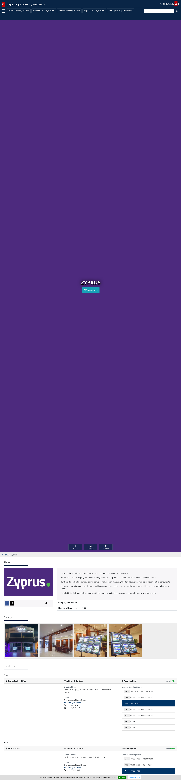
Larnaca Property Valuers (69, 11)
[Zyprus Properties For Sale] (125, 640)
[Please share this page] (47, 603)
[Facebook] (7, 603)
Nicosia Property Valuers (18, 11)
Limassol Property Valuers (44, 11)
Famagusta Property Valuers (120, 11)
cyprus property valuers (26, 4)
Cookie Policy (134, 777)
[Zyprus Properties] (90, 640)
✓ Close (122, 777)
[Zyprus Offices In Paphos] (56, 640)
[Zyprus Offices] (21, 640)
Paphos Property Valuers (94, 11)
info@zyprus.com (73, 702)
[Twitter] (12, 603)
